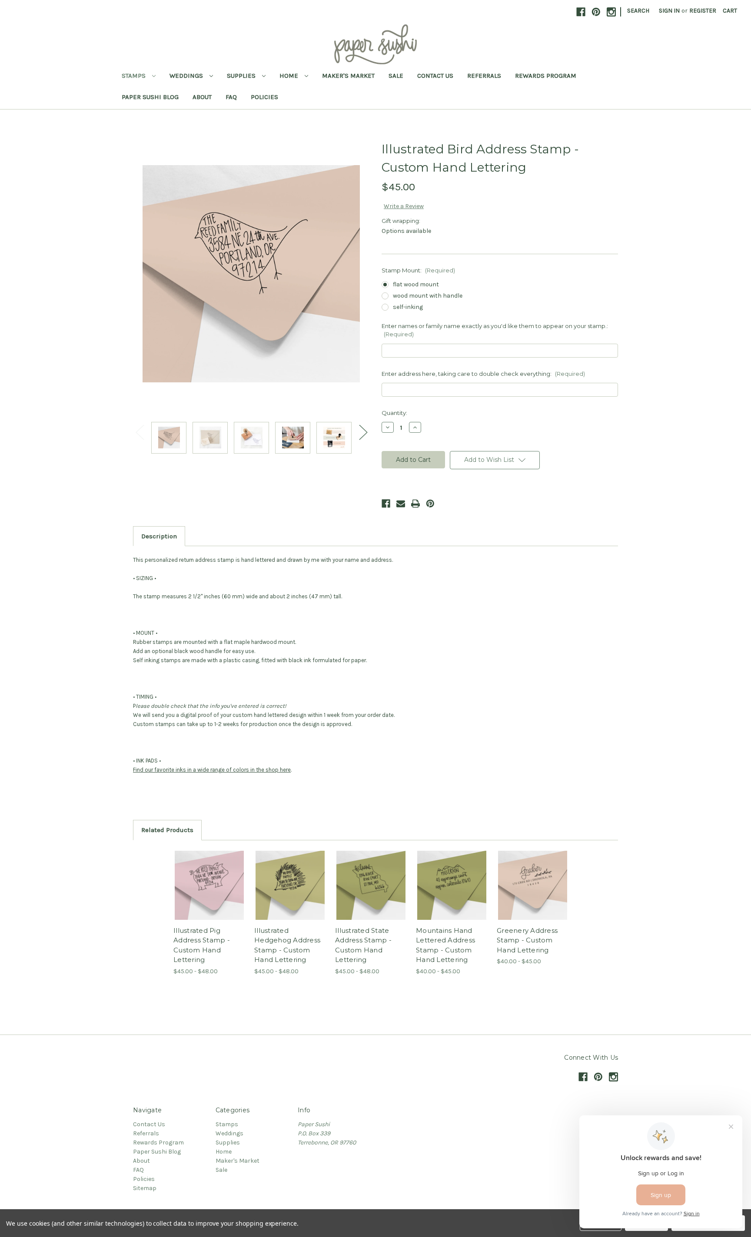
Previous (139, 431)
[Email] (400, 503)
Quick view (202, 877)
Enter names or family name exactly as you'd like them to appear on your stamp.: (495, 330)
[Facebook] (386, 503)
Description (159, 536)
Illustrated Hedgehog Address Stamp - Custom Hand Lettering (287, 945)
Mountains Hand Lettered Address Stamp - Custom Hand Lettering (445, 945)
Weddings (187, 76)
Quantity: (394, 412)
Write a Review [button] (404, 206)
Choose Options (209, 892)
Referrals (484, 76)
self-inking (408, 307)
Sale (396, 76)
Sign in (669, 10)
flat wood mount (416, 284)
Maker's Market (348, 76)
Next (363, 431)
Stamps (134, 76)
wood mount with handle (427, 295)
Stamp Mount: (418, 270)
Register (702, 10)
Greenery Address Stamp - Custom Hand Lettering (527, 940)
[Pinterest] (430, 503)
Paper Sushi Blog (150, 97)
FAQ (231, 97)
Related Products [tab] (167, 830)
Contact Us (435, 76)
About (202, 97)
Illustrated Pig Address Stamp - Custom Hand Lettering (201, 945)
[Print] (415, 503)
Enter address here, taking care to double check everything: (483, 373)
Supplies (242, 76)
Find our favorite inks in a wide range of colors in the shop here (212, 769)
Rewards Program (545, 76)
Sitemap (144, 1188)
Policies (264, 97)
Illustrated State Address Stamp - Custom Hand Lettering (363, 945)
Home (289, 76)
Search (638, 10)
